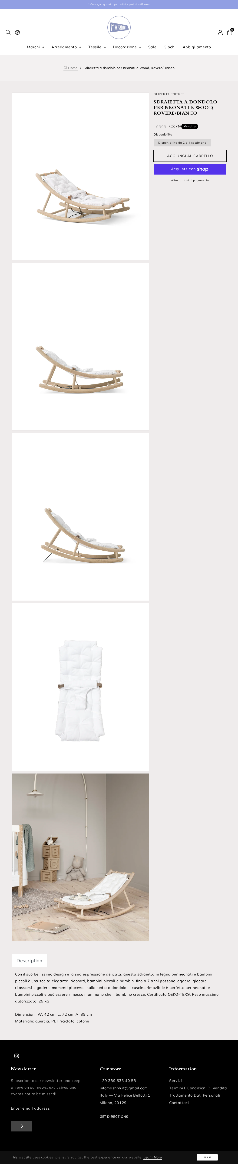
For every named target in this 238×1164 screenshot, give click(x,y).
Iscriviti (21, 1126)
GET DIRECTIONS (114, 1116)
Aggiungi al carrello (190, 156)
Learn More (152, 1157)
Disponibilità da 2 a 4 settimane (182, 142)
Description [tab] (30, 960)
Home (72, 68)
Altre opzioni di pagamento (190, 180)
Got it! (207, 1157)
